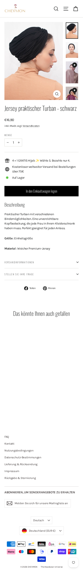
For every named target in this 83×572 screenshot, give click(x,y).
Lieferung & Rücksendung (20, 464)
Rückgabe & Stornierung (20, 478)
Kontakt (9, 443)
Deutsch (38, 520)
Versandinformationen (19, 262)
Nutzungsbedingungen (18, 450)
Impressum (11, 471)
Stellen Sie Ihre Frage (19, 274)
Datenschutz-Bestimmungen (22, 457)
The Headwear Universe (52, 567)
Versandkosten (31, 125)
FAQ (6, 436)
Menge (8, 135)
